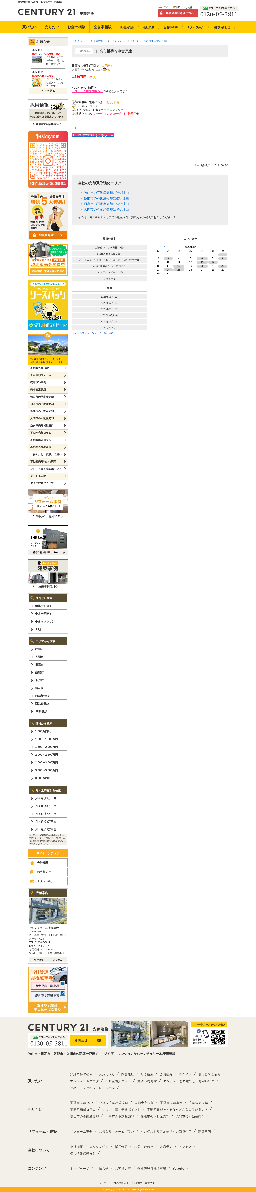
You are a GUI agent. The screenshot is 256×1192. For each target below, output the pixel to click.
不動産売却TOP (39, 367)
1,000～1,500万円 (46, 739)
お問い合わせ (143, 1146)
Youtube (179, 1168)
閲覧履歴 (127, 1074)
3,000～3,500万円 (46, 770)
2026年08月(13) (109, 296)
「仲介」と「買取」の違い (46, 454)
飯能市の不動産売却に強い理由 (106, 198)
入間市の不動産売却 (42, 418)
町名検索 (147, 1074)
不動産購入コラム (40, 439)
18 (178, 266)
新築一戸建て (43, 605)
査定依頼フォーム (40, 375)
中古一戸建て (43, 613)
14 (213, 262)
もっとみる (109, 278)
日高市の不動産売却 (42, 403)
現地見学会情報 (209, 1074)
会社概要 (42, 862)
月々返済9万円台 (45, 829)
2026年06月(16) (109, 309)
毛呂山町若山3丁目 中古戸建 (109, 266)
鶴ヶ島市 (40, 688)
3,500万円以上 (44, 778)
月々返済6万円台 (45, 806)
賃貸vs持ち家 (147, 1081)
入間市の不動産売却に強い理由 (106, 209)
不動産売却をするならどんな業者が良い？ (177, 1109)
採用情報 (121, 1146)
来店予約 (166, 1146)
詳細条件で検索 (81, 1074)
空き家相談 (103, 27)
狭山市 (39, 649)
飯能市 (39, 672)
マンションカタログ (84, 1081)
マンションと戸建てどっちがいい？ (189, 1081)
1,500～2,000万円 (46, 746)
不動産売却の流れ (40, 447)
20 (202, 266)
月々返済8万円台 (45, 821)
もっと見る (48, 90)
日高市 (39, 664)
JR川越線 (41, 711)
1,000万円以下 (44, 731)
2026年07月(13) (109, 303)
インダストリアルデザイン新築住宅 (166, 1131)
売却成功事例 (38, 382)
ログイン (166, 7)
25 (178, 269)
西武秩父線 (42, 703)
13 (202, 262)
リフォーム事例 (81, 1131)
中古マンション (45, 621)
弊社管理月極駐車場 (151, 1168)
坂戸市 (39, 680)
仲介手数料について (42, 483)
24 (168, 269)
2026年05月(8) (109, 315)
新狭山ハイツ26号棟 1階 (110, 247)
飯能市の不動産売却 (42, 411)
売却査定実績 (38, 389)
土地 (38, 629)
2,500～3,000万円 (46, 762)
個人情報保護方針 (83, 1153)
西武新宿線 (42, 695)
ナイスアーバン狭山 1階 (109, 272)
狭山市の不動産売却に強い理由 (106, 192)
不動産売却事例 (171, 1102)
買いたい (29, 27)
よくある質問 (38, 475)
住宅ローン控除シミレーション (92, 1088)
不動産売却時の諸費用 (43, 461)
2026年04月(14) (109, 321)
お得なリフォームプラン (116, 1131)
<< (163, 247)
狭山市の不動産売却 (42, 396)
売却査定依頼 (144, 1102)
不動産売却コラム (40, 432)
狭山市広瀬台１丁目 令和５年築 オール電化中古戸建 (109, 260)
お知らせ (102, 1168)
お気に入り (107, 1074)
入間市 (39, 656)
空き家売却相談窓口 (42, 425)
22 (222, 266)
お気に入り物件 (184, 7)
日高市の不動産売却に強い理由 (106, 204)
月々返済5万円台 (45, 798)
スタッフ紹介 (45, 881)
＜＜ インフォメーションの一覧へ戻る (92, 333)
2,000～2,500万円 (46, 754)
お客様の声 (44, 871)
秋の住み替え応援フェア (109, 253)
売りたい (52, 27)
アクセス (185, 1146)
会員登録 (166, 1074)
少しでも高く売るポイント (46, 468)
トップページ (79, 1168)
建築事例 (204, 1131)
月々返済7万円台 (45, 813)
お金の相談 (76, 27)
